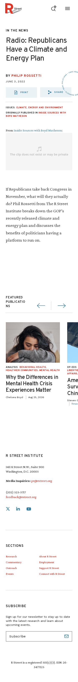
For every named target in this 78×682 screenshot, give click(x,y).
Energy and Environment (45, 107)
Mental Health (49, 370)
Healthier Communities (22, 370)
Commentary (13, 562)
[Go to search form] (53, 8)
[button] (55, 92)
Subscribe (67, 636)
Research (11, 556)
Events (10, 573)
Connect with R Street (52, 573)
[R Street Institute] (13, 8)
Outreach (11, 568)
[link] (8, 509)
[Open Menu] (67, 8)
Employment (46, 562)
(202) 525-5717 (16, 492)
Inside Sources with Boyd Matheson (38, 130)
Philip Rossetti (26, 76)
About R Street (47, 556)
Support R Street (49, 568)
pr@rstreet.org (41, 481)
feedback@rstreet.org (21, 497)
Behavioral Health (33, 367)
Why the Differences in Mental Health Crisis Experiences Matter (32, 384)
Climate (21, 107)
